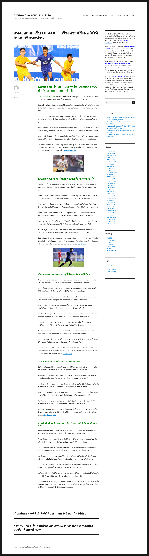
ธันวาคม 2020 (111, 221)
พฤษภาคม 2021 (111, 211)
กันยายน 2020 (111, 223)
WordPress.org (111, 272)
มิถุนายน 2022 (111, 183)
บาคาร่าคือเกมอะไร (119, 76)
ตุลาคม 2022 (110, 175)
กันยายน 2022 (111, 177)
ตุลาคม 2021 (110, 200)
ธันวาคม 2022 (111, 170)
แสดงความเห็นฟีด (112, 269)
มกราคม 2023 (111, 168)
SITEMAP (85, 16)
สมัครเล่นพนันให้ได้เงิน (100, 16)
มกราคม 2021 (111, 219)
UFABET (16, 98)
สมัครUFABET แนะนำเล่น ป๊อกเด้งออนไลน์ (117, 64)
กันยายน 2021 (111, 202)
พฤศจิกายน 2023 (112, 162)
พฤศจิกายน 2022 (112, 172)
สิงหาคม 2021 (111, 204)
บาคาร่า (109, 249)
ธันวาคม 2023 (111, 160)
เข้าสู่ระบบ (109, 265)
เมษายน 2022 (111, 187)
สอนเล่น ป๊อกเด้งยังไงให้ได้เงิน (32, 15)
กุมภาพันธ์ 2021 (111, 217)
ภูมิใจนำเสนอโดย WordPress (41, 547)
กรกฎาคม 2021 (111, 206)
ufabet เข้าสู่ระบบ (69, 150)
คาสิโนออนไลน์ (111, 246)
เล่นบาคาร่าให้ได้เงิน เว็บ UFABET (123, 16)
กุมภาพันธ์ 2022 (111, 192)
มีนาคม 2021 (110, 215)
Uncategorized (111, 240)
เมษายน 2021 (111, 213)
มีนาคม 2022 (110, 189)
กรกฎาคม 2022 (111, 181)
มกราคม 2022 (111, 194)
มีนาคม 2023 (110, 164)
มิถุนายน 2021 (111, 208)
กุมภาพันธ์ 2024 (111, 155)
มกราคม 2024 (111, 158)
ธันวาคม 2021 (111, 196)
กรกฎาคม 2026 (111, 151)
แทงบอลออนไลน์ (111, 251)
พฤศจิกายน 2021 (111, 198)
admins (16, 92)
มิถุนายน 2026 (111, 153)
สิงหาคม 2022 (111, 179)
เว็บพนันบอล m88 (49, 415)
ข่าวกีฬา (109, 242)
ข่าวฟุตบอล (110, 244)
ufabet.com (67, 353)
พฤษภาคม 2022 (111, 185)
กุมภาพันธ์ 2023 (111, 166)
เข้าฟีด (108, 267)
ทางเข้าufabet (83, 244)
